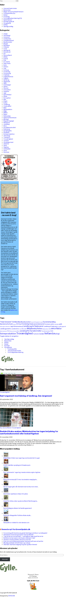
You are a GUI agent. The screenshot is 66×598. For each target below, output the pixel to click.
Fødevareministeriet (37, 324)
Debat (5, 15)
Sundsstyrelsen (46, 331)
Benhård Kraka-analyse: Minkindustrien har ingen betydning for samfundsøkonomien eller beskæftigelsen (29, 432)
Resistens (6, 122)
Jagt (4, 93)
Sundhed (6, 132)
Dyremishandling (49, 322)
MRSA (5, 113)
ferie (5, 65)
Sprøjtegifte (7, 131)
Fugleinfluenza (8, 76)
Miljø (5, 111)
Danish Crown (39, 322)
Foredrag (6, 16)
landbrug (20, 326)
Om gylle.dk (7, 23)
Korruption (7, 98)
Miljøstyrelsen (45, 328)
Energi (5, 58)
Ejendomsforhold (6, 324)
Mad (4, 108)
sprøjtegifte (25, 331)
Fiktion (5, 67)
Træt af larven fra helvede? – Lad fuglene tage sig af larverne (23, 536)
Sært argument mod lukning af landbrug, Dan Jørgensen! (26, 396)
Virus (5, 150)
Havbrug (2, 326)
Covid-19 (33, 322)
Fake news (6, 63)
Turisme (6, 140)
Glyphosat (6, 81)
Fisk (4, 68)
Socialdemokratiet (9, 127)
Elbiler (5, 57)
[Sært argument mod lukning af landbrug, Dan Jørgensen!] (16, 390)
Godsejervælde (49, 324)
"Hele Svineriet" (6, 322)
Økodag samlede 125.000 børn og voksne (16, 543)
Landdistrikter (15, 328)
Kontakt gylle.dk (8, 21)
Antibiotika (7, 39)
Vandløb (41, 334)
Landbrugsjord (62, 326)
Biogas (5, 44)
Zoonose (6, 152)
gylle (60, 324)
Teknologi (6, 136)
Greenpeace (56, 324)
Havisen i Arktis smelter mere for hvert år (17, 539)
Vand (5, 145)
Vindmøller (7, 149)
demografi (6, 50)
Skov (5, 126)
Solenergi (6, 129)
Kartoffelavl (7, 95)
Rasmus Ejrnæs (13, 331)
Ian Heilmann (7, 326)
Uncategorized (8, 142)
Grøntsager (7, 85)
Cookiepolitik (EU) (9, 13)
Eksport (14, 324)
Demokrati (6, 52)
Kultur (5, 103)
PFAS (8, 331)
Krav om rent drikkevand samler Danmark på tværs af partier (23, 541)
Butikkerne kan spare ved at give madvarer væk (19, 538)
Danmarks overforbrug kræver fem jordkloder (18, 535)
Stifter (5, 25)
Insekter (6, 91)
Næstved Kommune (9, 117)
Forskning (6, 72)
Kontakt (7, 346)
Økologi (6, 119)
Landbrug (6, 104)
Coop (5, 49)
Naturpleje (7, 116)
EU (17, 324)
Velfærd (48, 333)
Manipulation (7, 109)
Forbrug (6, 70)
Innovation (7, 90)
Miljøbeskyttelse (34, 328)
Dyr (4, 53)
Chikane (6, 47)
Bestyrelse (7, 10)
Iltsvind (5, 88)
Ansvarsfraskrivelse (10, 8)
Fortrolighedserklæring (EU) (12, 18)
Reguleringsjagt (8, 121)
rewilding (6, 124)
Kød (4, 99)
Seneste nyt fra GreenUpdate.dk (16, 529)
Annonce (6, 37)
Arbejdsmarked (8, 40)
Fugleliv (6, 78)
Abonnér (5, 559)
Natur (5, 114)
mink (49, 328)
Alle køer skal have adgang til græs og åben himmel (20, 544)
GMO (5, 83)
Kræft (5, 101)
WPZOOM (11, 596)
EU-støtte (6, 62)
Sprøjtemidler (36, 331)
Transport (6, 137)
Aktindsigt (6, 35)
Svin (52, 331)
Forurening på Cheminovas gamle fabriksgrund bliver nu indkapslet (25, 533)
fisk (20, 324)
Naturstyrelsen (3, 331)
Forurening (7, 73)
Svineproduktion (9, 134)
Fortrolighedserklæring (15, 352)
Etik (4, 60)
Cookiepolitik (12, 349)
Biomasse (6, 45)
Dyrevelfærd (7, 55)
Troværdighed (8, 139)
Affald (5, 34)
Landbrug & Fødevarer (33, 326)
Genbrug (6, 80)
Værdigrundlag (8, 26)
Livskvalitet (7, 106)
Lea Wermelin (23, 328)
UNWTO (6, 144)
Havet (5, 86)
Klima (5, 96)
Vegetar (6, 147)
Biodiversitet (7, 42)
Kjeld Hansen (7, 20)
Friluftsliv (6, 75)
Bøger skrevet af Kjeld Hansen (13, 12)
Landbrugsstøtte (5, 329)
